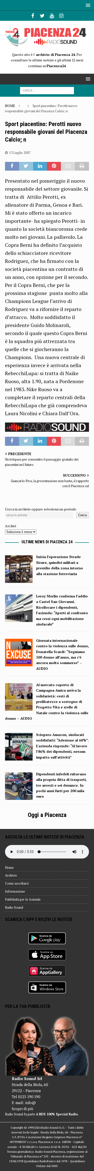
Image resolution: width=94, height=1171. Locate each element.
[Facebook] (32, 16)
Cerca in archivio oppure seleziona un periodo (40, 509)
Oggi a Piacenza (47, 814)
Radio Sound (14, 907)
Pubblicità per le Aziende (23, 899)
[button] (87, 5)
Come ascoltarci (17, 883)
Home (9, 867)
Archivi (10, 525)
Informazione (15, 891)
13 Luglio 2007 (20, 152)
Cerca (82, 515)
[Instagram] (61, 16)
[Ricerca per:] (47, 90)
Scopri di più (22, 1108)
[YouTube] (51, 16)
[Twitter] (42, 16)
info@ (30, 1102)
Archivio (11, 875)
